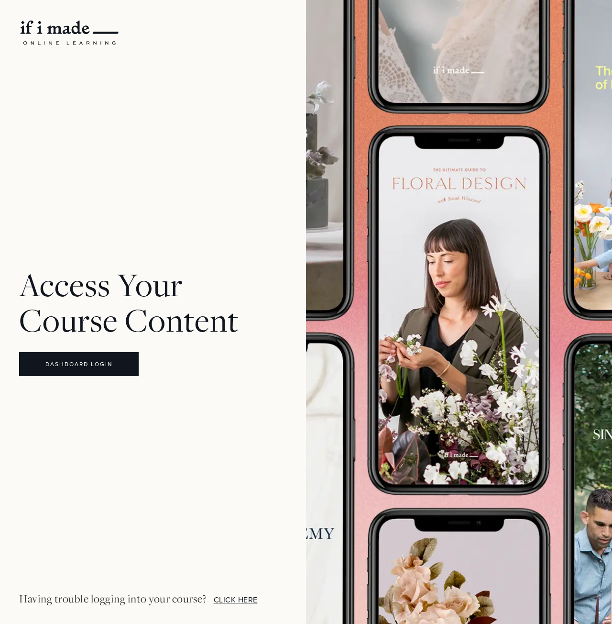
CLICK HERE (236, 600)
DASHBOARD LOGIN (79, 364)
